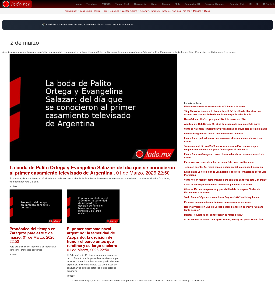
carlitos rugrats (129, 10)
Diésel (207, 10)
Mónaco (197, 10)
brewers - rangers (160, 10)
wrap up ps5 (71, 10)
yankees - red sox (181, 10)
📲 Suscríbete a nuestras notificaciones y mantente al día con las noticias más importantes (88, 24)
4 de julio (114, 10)
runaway (144, 10)
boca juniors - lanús (90, 10)
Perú (105, 10)
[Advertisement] (150, 209)
